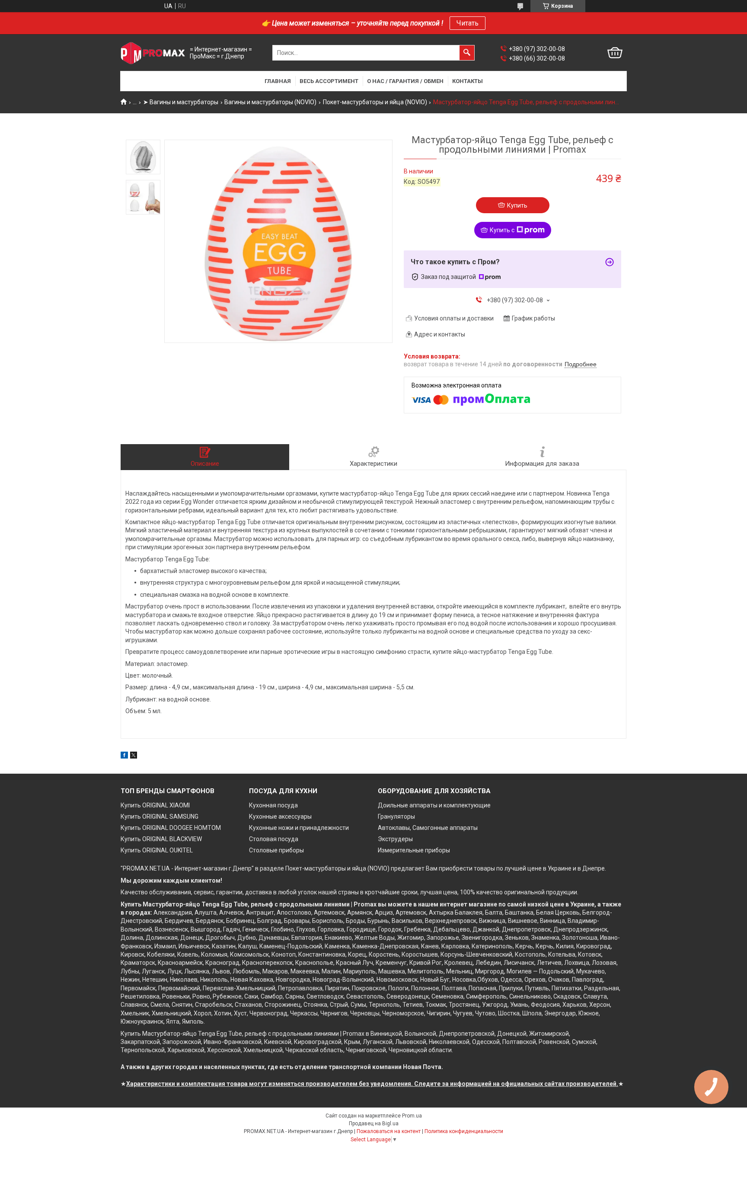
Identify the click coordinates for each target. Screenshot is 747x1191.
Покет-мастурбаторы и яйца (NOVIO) (375, 102)
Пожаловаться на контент (389, 1131)
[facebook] (124, 756)
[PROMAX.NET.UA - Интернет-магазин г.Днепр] (153, 53)
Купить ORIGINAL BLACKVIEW (161, 839)
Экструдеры (395, 839)
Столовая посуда (273, 839)
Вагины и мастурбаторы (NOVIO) (270, 102)
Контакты (467, 81)
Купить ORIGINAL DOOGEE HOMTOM (171, 827)
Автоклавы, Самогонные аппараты (428, 827)
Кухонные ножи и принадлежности (299, 827)
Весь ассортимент (329, 81)
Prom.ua (412, 1116)
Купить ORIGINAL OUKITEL (157, 850)
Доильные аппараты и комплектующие (434, 805)
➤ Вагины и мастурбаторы (180, 102)
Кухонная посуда (273, 805)
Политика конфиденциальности (464, 1131)
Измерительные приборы (414, 850)
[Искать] (467, 52)
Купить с (502, 230)
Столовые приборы (276, 850)
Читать (467, 23)
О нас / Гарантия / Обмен (405, 81)
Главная (278, 81)
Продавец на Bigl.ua (374, 1124)
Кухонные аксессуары (280, 816)
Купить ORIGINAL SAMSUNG (159, 816)
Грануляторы (396, 816)
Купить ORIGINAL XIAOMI (155, 805)
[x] (133, 756)
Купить (517, 205)
